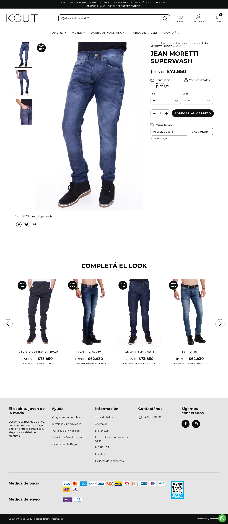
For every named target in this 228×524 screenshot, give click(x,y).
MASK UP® (102, 447)
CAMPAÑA (171, 32)
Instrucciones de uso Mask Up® (111, 439)
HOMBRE (56, 32)
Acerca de (101, 424)
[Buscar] (165, 19)
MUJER (77, 32)
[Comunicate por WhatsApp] (222, 518)
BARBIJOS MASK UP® (107, 32)
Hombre (166, 43)
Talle (153, 93)
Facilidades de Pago (64, 444)
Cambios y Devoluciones (67, 437)
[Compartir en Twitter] (27, 226)
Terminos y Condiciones (66, 424)
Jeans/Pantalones (186, 43)
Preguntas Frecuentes (66, 417)
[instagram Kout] (10, 2)
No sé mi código (159, 138)
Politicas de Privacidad (66, 430)
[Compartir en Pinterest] (34, 226)
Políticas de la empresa (109, 461)
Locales (100, 454)
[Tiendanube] (208, 519)
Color (185, 93)
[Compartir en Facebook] (19, 226)
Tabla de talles (104, 417)
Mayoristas (101, 430)
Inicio (154, 43)
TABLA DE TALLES (144, 32)
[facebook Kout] (5, 2)
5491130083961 (153, 417)
